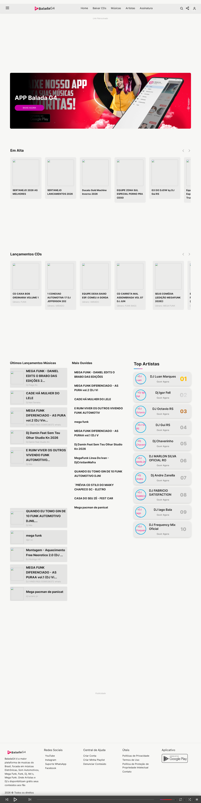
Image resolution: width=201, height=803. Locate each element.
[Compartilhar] (187, 8)
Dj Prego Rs (32, 385)
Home (84, 8)
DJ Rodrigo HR (33, 559)
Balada (47, 8)
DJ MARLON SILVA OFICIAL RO (162, 458)
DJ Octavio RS (162, 409)
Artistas (130, 8)
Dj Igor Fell (163, 392)
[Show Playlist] (197, 800)
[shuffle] (189, 799)
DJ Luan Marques (163, 376)
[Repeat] (180, 799)
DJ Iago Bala (163, 509)
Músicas (116, 8)
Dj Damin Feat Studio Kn (37, 442)
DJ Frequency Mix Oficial (162, 527)
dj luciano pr (32, 596)
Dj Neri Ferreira (33, 402)
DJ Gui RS (163, 425)
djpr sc (29, 540)
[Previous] (7, 799)
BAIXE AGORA (29, 108)
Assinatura (146, 8)
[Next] (30, 799)
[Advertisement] (95, 42)
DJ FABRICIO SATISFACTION (160, 492)
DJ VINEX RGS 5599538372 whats (43, 424)
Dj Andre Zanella (163, 475)
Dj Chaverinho (163, 441)
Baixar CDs (99, 8)
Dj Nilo (29, 464)
